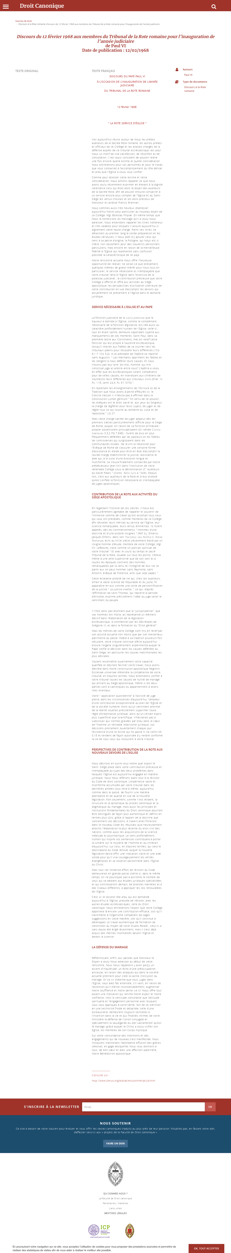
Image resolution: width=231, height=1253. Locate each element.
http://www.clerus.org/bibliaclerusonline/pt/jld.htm (124, 1080)
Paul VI (188, 75)
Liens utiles (115, 1208)
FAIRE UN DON (115, 1143)
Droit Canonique (42, 5)
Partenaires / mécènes (115, 1203)
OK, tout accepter (206, 1248)
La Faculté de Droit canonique (115, 1198)
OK (210, 1106)
